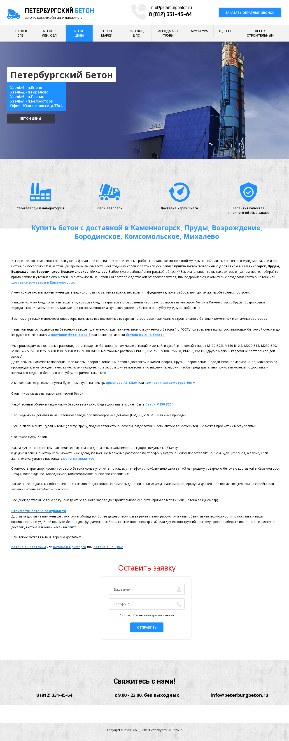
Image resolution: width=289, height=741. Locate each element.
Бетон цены (30, 118)
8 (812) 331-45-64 (170, 15)
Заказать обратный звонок (250, 12)
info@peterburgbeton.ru (171, 8)
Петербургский (59, 11)
